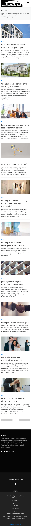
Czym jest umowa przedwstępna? (15, 322)
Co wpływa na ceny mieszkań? (14, 164)
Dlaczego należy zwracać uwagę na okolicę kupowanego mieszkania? (14, 203)
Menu (28, 3)
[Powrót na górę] (15, 492)
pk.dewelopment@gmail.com (15, 513)
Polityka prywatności (15, 524)
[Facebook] (15, 483)
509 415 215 (15, 508)
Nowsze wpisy (24, 420)
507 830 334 (15, 505)
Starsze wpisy (7, 420)
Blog (2, 41)
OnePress (8, 518)
